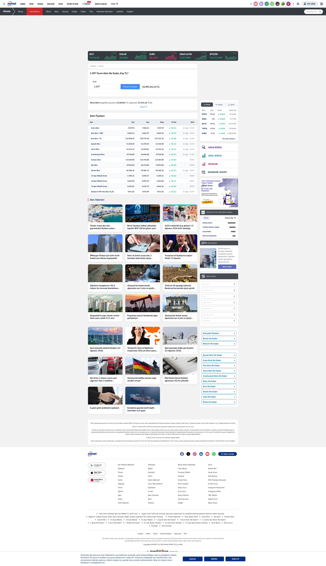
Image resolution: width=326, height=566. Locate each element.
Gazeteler (151, 487)
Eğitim (120, 491)
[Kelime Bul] (266, 4)
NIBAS (204, 119)
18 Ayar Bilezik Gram (99, 181)
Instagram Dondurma (216, 487)
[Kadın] (283, 4)
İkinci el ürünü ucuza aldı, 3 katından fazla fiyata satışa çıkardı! (139, 257)
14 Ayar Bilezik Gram (99, 176)
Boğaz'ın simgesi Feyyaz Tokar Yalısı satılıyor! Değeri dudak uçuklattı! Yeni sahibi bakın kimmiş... (126, 517)
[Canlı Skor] (261, 4)
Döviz (48, 11)
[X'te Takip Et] (188, 454)
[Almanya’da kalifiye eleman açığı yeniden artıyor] (142, 366)
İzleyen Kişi (229, 218)
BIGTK (204, 124)
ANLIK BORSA (215, 147)
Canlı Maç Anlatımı (155, 484)
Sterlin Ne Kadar (210, 391)
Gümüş (65, 11)
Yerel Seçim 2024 (191, 517)
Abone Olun (227, 267)
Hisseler (181, 476)
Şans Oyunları (153, 495)
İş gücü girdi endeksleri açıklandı (104, 408)
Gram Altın (95, 128)
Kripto (74, 11)
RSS (185, 534)
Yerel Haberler (123, 503)
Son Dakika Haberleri (126, 465)
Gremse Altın (96, 160)
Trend (120, 487)
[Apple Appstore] (97, 472)
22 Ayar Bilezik (147, 520)
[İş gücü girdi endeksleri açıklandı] (105, 396)
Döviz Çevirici (211, 276)
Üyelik (155, 534)
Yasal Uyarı (177, 534)
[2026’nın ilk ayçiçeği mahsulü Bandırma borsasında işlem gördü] (180, 273)
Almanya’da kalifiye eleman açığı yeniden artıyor (141, 379)
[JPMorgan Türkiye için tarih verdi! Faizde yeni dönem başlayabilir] (105, 243)
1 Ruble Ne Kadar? (133, 523)
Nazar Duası (212, 503)
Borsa (20, 11)
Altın (57, 11)
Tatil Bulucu (212, 476)
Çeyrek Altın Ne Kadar (212, 355)
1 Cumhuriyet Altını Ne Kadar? (214, 520)
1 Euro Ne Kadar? (115, 523)
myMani (119, 11)
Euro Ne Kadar (209, 386)
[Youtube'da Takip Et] (207, 454)
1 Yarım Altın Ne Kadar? (189, 520)
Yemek (120, 476)
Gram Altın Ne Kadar (212, 360)
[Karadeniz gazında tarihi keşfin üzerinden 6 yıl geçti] (142, 396)
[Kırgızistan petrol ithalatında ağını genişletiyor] (142, 303)
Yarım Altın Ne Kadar (212, 370)
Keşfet (180, 503)
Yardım (148, 534)
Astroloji (151, 472)
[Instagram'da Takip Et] (195, 454)
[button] (4, 4)
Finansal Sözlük (184, 472)
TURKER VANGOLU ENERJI (210, 227)
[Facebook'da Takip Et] (182, 454)
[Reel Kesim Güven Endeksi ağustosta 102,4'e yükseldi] (180, 366)
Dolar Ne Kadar (209, 381)
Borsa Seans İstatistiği (186, 465)
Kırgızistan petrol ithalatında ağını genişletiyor (142, 316)
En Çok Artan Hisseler (173, 523)
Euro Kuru (182, 491)
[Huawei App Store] (97, 480)
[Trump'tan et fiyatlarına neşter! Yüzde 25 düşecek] (180, 243)
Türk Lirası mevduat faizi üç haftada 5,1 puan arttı (118, 513)
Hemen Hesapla (130, 86)
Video (120, 499)
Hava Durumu (183, 499)
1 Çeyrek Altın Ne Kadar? (166, 520)
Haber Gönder (228, 454)
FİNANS (7, 11)
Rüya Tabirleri (183, 495)
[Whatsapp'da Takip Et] (214, 454)
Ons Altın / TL (96, 138)
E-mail (150, 491)
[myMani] (86, 4)
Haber (83, 11)
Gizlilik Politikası (165, 534)
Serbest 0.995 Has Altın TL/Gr (102, 192)
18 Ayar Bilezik (131, 520)
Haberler (121, 468)
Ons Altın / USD (97, 133)
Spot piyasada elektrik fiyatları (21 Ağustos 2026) (105, 349)
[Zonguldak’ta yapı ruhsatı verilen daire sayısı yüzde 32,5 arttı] (105, 303)
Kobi (150, 499)
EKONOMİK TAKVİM (217, 172)
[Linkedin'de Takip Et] (201, 454)
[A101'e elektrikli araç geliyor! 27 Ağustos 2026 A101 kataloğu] (180, 213)
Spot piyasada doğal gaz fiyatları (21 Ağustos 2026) (179, 349)
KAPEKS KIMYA (207, 223)
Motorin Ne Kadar (211, 343)
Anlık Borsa (34, 11)
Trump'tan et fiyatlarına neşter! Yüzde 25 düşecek (178, 256)
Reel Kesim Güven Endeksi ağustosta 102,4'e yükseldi (176, 379)
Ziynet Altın (95, 170)
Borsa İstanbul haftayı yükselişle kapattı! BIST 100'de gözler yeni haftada (141, 227)
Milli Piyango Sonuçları (217, 480)
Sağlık (150, 468)
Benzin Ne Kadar (210, 338)
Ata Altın (94, 165)
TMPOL (204, 128)
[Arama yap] (298, 4)
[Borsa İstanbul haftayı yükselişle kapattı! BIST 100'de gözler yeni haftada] (142, 213)
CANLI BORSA (215, 155)
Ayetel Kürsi (213, 499)
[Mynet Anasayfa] (12, 3)
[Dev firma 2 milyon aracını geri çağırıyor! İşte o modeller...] (105, 366)
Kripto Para (182, 480)
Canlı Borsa (182, 468)
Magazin (121, 484)
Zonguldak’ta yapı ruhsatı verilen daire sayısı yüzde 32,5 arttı (104, 316)
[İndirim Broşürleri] (256, 4)
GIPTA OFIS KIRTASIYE (209, 236)
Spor (119, 495)
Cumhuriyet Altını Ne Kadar (215, 376)
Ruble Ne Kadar (210, 402)
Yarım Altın (95, 149)
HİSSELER (213, 164)
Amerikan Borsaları (105, 11)
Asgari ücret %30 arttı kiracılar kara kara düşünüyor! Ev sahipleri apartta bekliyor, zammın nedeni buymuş (183, 513)
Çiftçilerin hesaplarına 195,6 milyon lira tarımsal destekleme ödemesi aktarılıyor (104, 287)
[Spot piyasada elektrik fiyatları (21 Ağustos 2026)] (105, 336)
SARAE (204, 133)
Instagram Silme (214, 491)
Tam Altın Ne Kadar (211, 365)
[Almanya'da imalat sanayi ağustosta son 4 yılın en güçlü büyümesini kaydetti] (142, 273)
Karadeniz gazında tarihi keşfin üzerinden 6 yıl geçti (140, 409)
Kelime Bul (212, 468)
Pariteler (154, 526)
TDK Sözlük (212, 495)
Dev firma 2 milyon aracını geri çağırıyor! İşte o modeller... (103, 379)
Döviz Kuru (228, 523)
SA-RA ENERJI (206, 231)
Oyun (210, 465)
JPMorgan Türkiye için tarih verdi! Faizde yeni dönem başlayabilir (104, 256)
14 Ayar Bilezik (116, 520)
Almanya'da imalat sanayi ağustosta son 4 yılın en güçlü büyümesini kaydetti (140, 287)
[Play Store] (97, 465)
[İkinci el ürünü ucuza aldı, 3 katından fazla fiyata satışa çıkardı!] (142, 243)
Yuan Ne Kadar (209, 396)
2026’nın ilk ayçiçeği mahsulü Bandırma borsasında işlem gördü (179, 286)
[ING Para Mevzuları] (288, 4)
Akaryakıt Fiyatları (211, 333)
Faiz (91, 11)
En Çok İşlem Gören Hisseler (197, 523)
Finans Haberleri (174, 517)
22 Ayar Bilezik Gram (99, 186)
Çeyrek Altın (95, 144)
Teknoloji (151, 465)
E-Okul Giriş (213, 484)
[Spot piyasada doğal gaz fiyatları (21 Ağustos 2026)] (180, 336)
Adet (95, 81)
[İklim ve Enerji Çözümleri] (277, 4)
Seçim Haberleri (154, 480)
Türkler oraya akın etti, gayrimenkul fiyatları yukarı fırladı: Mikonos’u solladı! (102, 227)
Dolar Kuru (182, 487)
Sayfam (130, 11)
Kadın (120, 480)
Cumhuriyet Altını (98, 154)
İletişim (140, 534)
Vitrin (150, 476)
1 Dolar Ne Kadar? (97, 523)
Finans (120, 472)
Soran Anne (212, 472)
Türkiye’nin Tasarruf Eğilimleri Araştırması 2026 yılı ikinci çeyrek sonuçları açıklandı (142, 349)
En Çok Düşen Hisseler (152, 523)
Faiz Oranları (167, 526)
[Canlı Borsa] (272, 4)
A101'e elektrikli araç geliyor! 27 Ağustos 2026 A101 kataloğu (179, 227)
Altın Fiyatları (183, 484)
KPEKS (204, 114)
